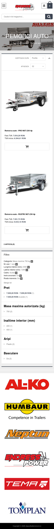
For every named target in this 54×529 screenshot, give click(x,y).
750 (8, 311)
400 (8, 326)
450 (8, 329)
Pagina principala (20, 43)
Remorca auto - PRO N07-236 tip (18, 130)
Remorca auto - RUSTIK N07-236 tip (20, 214)
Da (7, 358)
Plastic (9, 344)
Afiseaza (25, 66)
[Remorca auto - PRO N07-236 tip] (27, 101)
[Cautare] (49, 16)
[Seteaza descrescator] (49, 57)
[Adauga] (27, 146)
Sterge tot (8, 282)
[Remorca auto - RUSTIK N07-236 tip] (27, 184)
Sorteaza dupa (22, 58)
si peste (15, 296)
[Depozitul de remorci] (26, 7)
